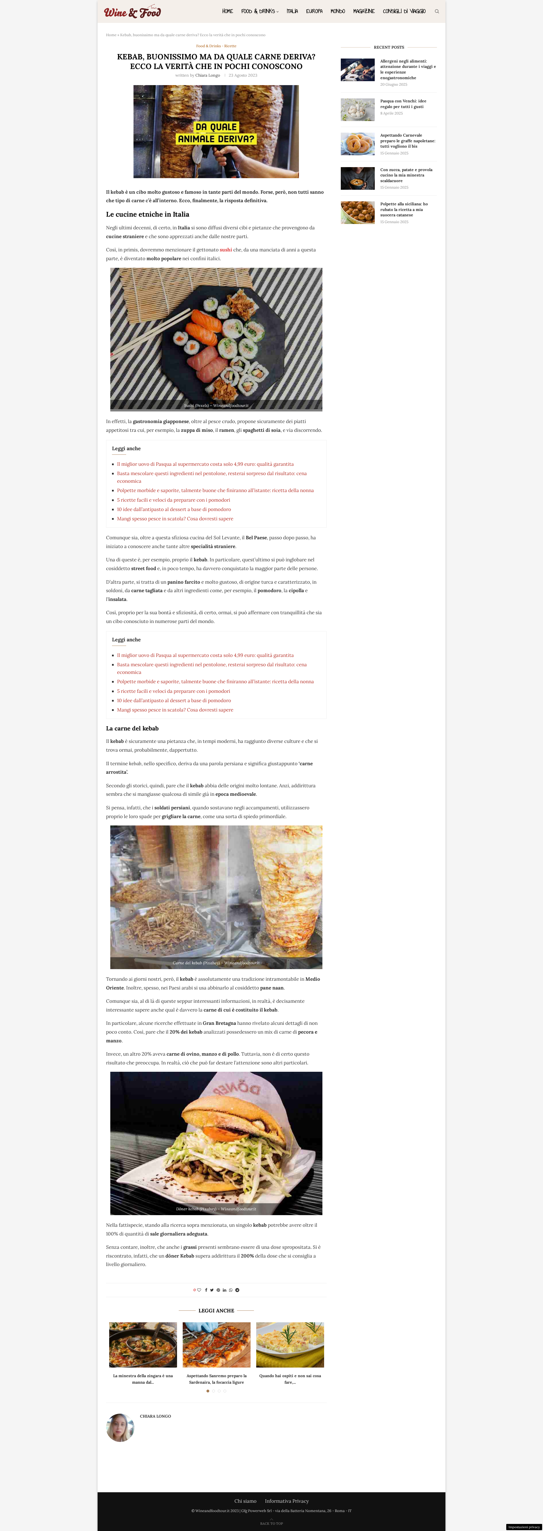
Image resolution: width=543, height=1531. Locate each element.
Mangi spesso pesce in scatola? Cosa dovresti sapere (175, 519)
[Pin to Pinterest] (218, 1290)
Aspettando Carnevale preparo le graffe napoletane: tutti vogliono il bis (408, 141)
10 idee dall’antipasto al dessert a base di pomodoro (174, 509)
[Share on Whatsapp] (230, 1290)
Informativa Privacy (287, 1501)
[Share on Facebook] (206, 1290)
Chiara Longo (207, 75)
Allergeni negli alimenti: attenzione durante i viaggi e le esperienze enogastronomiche (408, 69)
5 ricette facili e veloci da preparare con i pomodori (173, 500)
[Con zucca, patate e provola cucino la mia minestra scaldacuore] (358, 178)
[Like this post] (199, 1290)
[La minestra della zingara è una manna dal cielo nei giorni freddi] (143, 1345)
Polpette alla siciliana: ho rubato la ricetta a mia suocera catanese (404, 209)
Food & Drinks (258, 11)
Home (228, 11)
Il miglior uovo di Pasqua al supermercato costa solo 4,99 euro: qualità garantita (205, 464)
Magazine (364, 11)
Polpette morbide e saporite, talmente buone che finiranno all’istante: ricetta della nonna (215, 490)
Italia (292, 11)
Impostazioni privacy (524, 1527)
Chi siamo (245, 1501)
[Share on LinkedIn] (224, 1290)
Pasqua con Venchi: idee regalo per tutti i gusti (403, 103)
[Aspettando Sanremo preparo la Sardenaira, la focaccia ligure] (217, 1345)
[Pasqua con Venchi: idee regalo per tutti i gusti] (358, 109)
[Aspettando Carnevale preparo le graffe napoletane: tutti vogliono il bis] (358, 144)
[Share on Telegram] (237, 1290)
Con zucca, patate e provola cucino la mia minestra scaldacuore (406, 175)
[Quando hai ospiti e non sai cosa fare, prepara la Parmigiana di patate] (290, 1345)
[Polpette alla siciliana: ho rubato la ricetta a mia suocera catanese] (358, 212)
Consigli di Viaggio (404, 11)
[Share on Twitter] (212, 1290)
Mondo (338, 11)
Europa (314, 11)
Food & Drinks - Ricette (216, 46)
